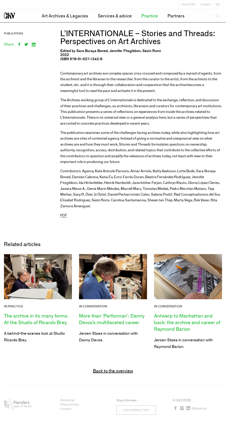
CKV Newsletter (136, 410)
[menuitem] (65, 15)
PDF (63, 215)
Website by (199, 408)
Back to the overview (113, 371)
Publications (13, 33)
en (218, 4)
